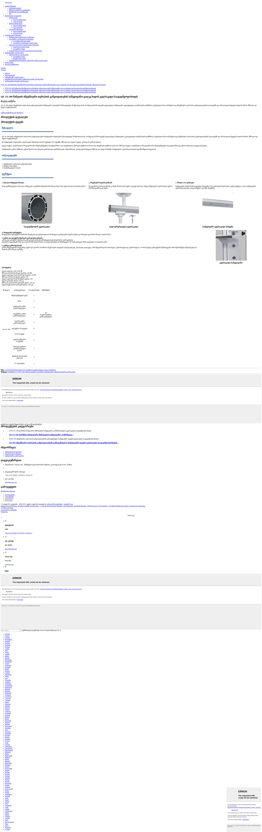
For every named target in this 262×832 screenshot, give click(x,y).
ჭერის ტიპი (13, 18)
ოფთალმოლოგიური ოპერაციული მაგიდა (25, 51)
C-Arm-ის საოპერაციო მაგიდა (51, 506)
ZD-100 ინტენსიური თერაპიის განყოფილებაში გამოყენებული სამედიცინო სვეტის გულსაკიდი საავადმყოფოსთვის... (64, 443)
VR (10, 14)
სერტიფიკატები (15, 8)
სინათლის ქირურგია (9, 506)
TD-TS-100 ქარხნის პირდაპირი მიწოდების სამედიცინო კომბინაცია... (41, 435)
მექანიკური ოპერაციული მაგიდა (21, 37)
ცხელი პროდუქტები (54, 504)
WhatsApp (4, 512)
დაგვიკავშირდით (12, 64)
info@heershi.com (11, 482)
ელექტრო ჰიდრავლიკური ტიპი (25, 43)
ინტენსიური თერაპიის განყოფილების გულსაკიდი (28, 60)
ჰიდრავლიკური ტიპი (21, 47)
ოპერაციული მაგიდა (13, 35)
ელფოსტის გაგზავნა (9, 510)
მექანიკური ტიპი (19, 59)
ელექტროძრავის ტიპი (21, 41)
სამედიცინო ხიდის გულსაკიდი (17, 81)
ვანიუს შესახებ (10, 6)
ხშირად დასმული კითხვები (19, 10)
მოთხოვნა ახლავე (8, 491)
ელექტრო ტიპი (19, 49)
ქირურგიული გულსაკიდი (19, 55)
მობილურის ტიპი (15, 23)
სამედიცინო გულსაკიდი (14, 53)
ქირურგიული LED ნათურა (97, 506)
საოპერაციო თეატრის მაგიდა (74, 506)
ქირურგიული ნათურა (13, 16)
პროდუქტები (10, 75)
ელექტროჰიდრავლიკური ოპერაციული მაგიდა (126, 506)
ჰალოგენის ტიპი (19, 20)
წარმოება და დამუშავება (18, 12)
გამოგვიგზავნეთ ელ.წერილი (12, 113)
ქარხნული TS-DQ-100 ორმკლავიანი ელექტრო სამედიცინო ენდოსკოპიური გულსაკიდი (41, 372)
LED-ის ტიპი (17, 22)
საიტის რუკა (68, 504)
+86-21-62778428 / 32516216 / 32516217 (18, 533)
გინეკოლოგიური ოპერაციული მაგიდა (24, 45)
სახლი (7, 73)
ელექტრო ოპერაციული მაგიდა (21, 39)
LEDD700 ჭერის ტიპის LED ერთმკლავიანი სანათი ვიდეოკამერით (30, 370)
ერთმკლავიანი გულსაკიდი (28, 506)
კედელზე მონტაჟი (16, 29)
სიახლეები (9, 62)
